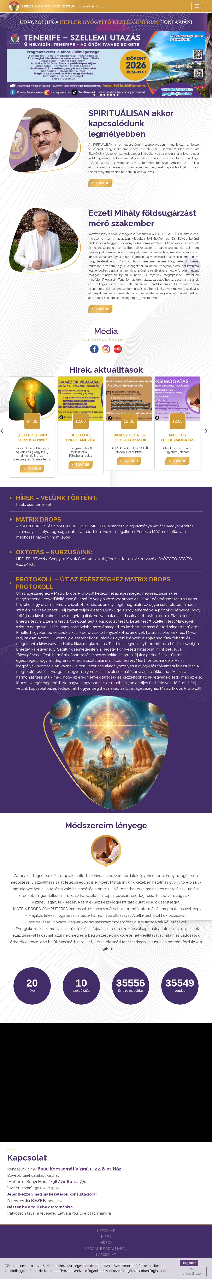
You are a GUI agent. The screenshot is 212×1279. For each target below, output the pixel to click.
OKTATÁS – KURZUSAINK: (54, 552)
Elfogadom (189, 1263)
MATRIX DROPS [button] (38, 519)
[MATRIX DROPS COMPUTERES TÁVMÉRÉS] (111, 95)
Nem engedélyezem (193, 1271)
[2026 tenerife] (98, 95)
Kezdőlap (106, 1231)
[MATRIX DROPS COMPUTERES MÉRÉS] (118, 95)
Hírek (106, 1237)
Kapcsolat (106, 1255)
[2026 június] (94, 95)
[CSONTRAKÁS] (101, 95)
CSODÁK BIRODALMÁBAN (106, 1249)
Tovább (102, 183)
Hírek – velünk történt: (57, 497)
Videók (106, 1243)
